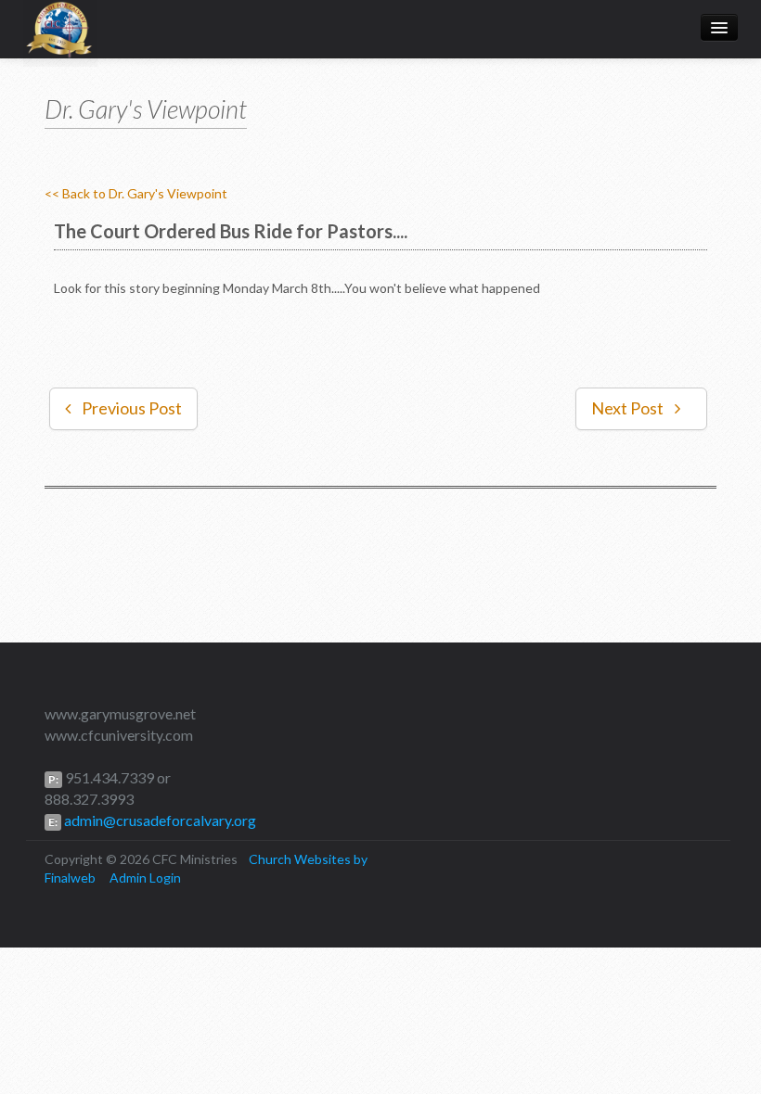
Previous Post (132, 408)
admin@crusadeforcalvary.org (158, 820)
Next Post (627, 408)
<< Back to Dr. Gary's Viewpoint (136, 193)
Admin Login (145, 877)
